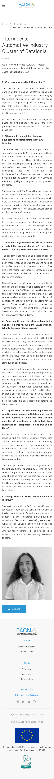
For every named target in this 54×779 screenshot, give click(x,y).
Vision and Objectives (27, 646)
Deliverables (27, 669)
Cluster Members (27, 651)
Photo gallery (27, 679)
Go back (16, 609)
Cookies (41, 714)
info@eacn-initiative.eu (27, 695)
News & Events (21, 24)
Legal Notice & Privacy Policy (22, 714)
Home (4, 24)
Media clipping (27, 674)
